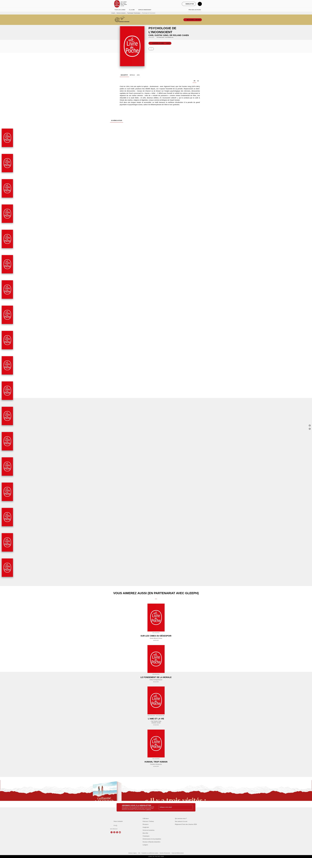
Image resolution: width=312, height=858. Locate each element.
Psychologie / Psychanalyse (133, 13)
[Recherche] (200, 4)
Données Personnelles (165, 853)
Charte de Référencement (178, 853)
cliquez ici (148, 809)
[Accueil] (117, 4)
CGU (139, 853)
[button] (189, 4)
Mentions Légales (132, 853)
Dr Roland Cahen (179, 35)
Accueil (113, 13)
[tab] (112, 10)
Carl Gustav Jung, (159, 35)
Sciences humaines (121, 13)
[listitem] (111, 832)
